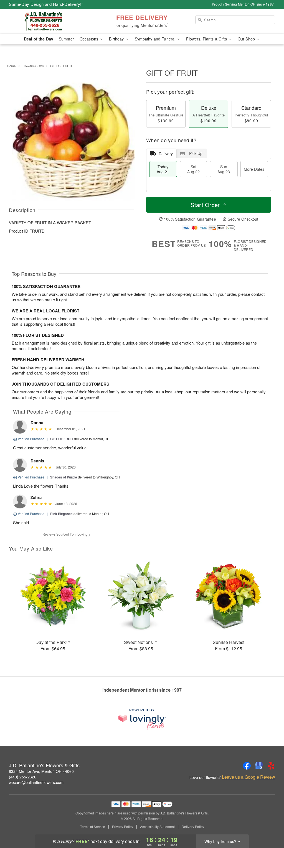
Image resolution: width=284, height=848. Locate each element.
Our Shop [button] (247, 39)
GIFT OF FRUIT (61, 438)
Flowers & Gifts (33, 65)
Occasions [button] (89, 39)
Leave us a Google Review (248, 777)
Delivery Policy (193, 826)
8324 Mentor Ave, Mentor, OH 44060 (41, 771)
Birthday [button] (117, 39)
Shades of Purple (63, 477)
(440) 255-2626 (22, 777)
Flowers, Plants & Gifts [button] (207, 39)
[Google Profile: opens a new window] (259, 766)
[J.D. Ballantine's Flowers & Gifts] (49, 21)
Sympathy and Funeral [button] (156, 39)
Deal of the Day (38, 39)
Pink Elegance (61, 513)
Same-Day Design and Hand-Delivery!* (46, 4)
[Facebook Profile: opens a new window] (247, 766)
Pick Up (195, 153)
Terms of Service (92, 826)
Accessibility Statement (157, 826)
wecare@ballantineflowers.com (36, 782)
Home (11, 65)
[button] (269, 824)
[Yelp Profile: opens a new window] (271, 766)
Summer (66, 39)
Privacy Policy (122, 826)
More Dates (254, 169)
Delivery (166, 153)
